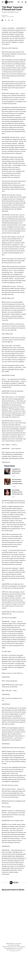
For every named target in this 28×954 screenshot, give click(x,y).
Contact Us (18, 950)
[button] (2, 2)
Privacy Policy (18, 943)
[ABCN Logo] (9, 2)
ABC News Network (10, 943)
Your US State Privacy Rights (14, 945)
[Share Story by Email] (9, 20)
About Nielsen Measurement (11, 948)
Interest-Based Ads (21, 946)
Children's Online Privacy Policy (9, 946)
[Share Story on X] (6, 20)
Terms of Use (20, 948)
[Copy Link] (12, 20)
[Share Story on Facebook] (2, 20)
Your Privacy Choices (11, 950)
